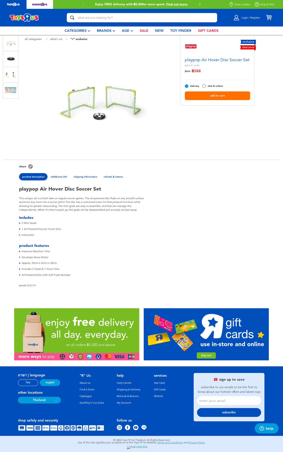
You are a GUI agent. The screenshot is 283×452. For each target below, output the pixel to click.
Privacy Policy (197, 442)
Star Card (159, 382)
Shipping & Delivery (128, 389)
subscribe (229, 412)
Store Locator (242, 4)
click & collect (215, 86)
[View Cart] (269, 17)
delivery (194, 86)
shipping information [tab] (85, 176)
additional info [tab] (59, 176)
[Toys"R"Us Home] (24, 17)
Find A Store (87, 389)
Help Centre (124, 382)
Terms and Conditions (170, 442)
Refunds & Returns (128, 396)
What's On (56, 39)
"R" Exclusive (79, 39)
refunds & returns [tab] (113, 176)
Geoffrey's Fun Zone (92, 402)
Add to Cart (217, 95)
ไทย (28, 382)
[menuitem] (77, 30)
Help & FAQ (267, 4)
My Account (124, 402)
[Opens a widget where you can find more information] (266, 428)
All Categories (34, 39)
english (50, 382)
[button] (200, 4)
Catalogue (86, 396)
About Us (85, 382)
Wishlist (158, 396)
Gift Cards (160, 389)
